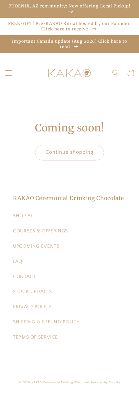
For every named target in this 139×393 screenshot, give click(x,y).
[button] (8, 72)
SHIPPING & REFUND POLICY (46, 322)
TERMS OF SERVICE (35, 337)
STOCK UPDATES (32, 291)
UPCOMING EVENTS (36, 246)
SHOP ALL (24, 216)
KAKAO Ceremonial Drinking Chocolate (60, 382)
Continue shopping (70, 152)
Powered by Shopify (105, 382)
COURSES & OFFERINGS (40, 231)
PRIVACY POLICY (32, 306)
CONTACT (24, 276)
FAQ (17, 261)
